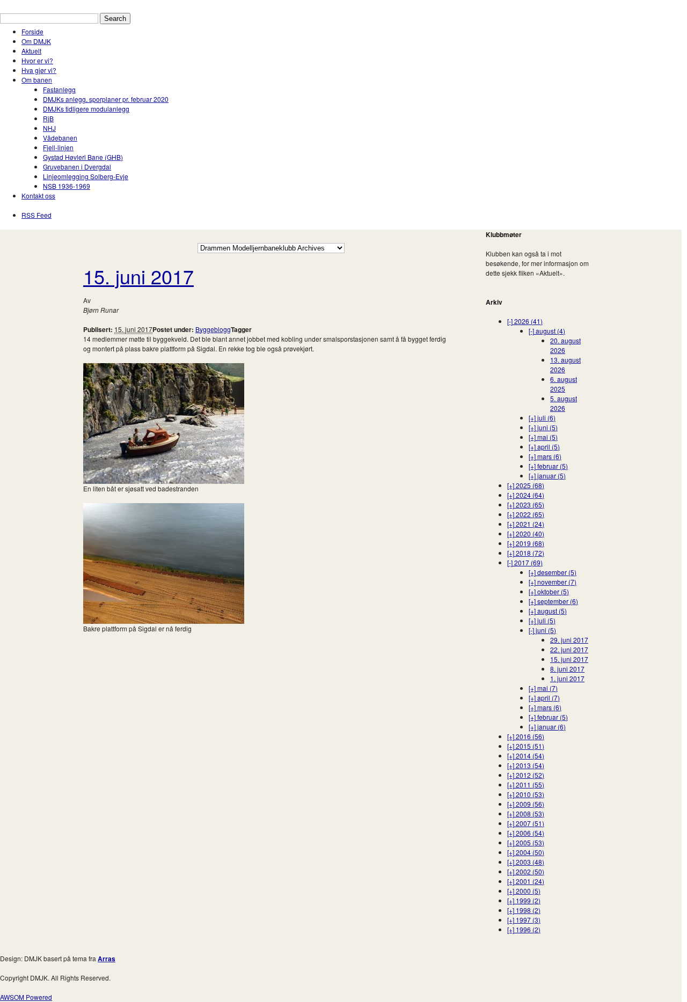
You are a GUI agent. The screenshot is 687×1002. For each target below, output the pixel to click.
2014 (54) (525, 755)
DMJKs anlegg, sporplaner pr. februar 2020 (106, 99)
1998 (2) (523, 910)
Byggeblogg (213, 329)
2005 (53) (525, 842)
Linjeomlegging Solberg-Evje (85, 176)
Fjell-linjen (58, 147)
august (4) (547, 330)
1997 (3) (523, 919)
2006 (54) (525, 832)
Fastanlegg (59, 89)
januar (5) (547, 475)
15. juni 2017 (138, 276)
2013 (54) (525, 765)
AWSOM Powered (26, 996)
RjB (48, 118)
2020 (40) (525, 533)
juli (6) (542, 417)
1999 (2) (523, 900)
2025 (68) (525, 485)
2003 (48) (525, 861)
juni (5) (543, 427)
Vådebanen (60, 137)
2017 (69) (525, 562)
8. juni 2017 (567, 668)
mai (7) (543, 687)
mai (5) (543, 436)
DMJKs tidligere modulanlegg (86, 108)
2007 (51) (525, 823)
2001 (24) (525, 881)
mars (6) (545, 456)
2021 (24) (525, 523)
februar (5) (548, 465)
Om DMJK (36, 41)
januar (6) (547, 726)
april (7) (544, 697)
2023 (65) (525, 504)
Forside (32, 31)
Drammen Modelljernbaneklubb (46, 4)
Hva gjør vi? (38, 70)
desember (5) (552, 572)
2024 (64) (525, 494)
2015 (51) (525, 745)
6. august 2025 (563, 383)
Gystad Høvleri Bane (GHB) (83, 156)
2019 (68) (525, 543)
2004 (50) (525, 852)
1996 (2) (523, 929)
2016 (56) (525, 736)
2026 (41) (525, 321)
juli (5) (542, 620)
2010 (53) (525, 794)
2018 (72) (525, 552)
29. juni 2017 (569, 639)
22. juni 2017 (569, 649)
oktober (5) (549, 591)
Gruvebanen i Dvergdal (77, 166)
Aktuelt (31, 50)
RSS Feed (36, 214)
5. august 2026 (563, 403)
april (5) (544, 446)
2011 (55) (525, 784)
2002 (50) (525, 871)
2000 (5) (523, 890)
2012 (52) (525, 774)
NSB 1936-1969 (66, 185)
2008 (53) (525, 813)
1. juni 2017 (567, 678)
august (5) (548, 610)
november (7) (552, 581)
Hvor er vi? (37, 60)
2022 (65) (525, 514)
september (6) (553, 601)
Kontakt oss (38, 195)
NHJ (49, 127)
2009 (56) (525, 803)
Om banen (36, 79)
